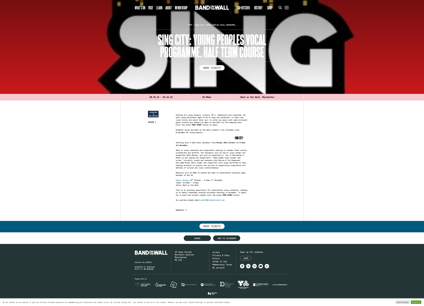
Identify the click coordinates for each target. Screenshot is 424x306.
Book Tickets (212, 67)
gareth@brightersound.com (212, 200)
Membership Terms (222, 264)
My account (218, 267)
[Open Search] (280, 7)
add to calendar (227, 238)
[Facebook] (242, 266)
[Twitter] (248, 266)
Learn (159, 7)
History (258, 7)
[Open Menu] (286, 7)
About (168, 7)
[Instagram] (254, 266)
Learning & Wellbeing (153, 114)
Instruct (151, 266)
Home (190, 25)
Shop (269, 7)
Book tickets (212, 226)
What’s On (140, 7)
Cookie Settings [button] (402, 302)
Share (151, 122)
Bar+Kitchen (243, 7)
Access (216, 252)
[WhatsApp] (267, 266)
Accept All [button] (416, 302)
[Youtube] (260, 266)
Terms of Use (219, 261)
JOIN (245, 258)
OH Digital (149, 269)
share (197, 238)
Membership (181, 7)
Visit (150, 7)
